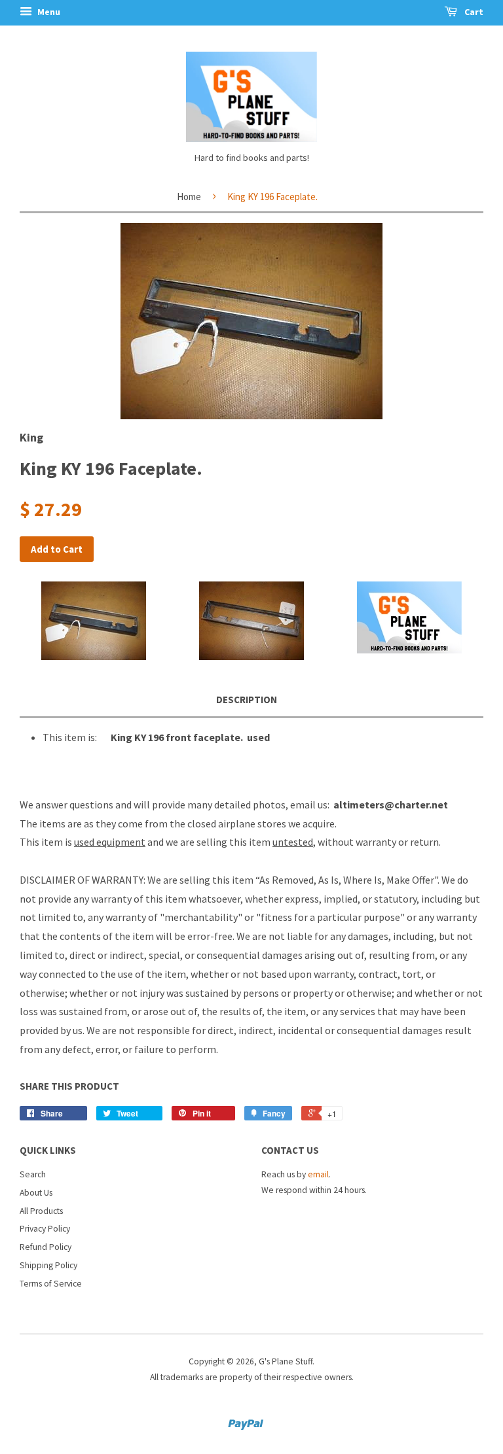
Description (246, 699)
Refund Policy (45, 1247)
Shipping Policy (48, 1265)
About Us (36, 1192)
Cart (472, 12)
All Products (41, 1211)
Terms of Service (51, 1283)
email (318, 1174)
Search (33, 1174)
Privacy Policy (45, 1228)
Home (189, 196)
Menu (47, 12)
